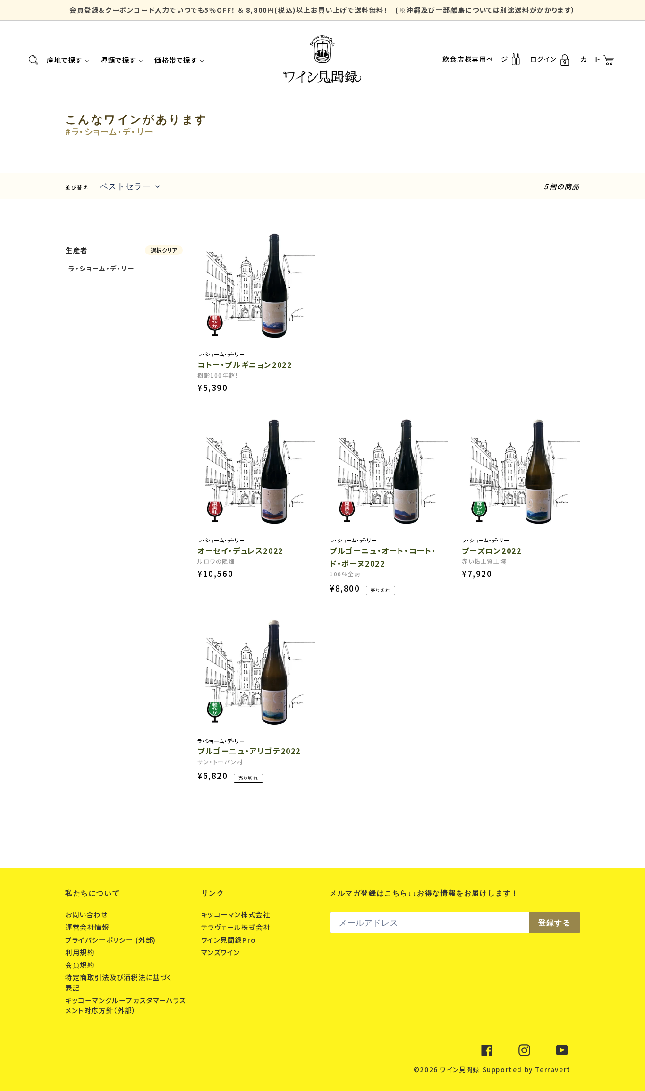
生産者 (77, 250)
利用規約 (81, 952)
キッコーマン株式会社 (237, 914)
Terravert (552, 1069)
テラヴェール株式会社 (237, 927)
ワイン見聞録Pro (229, 940)
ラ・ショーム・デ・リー (101, 268)
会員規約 (81, 965)
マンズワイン (221, 952)
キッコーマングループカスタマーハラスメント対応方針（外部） (126, 1005)
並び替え (76, 187)
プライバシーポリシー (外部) (112, 940)
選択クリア (164, 250)
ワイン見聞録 (460, 1069)
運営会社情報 (88, 927)
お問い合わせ (87, 914)
